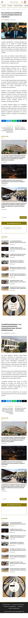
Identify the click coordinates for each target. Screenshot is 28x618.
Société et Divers (18, 6)
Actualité (10, 6)
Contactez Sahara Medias (13, 608)
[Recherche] (22, 2)
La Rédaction (20, 606)
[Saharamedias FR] (14, 2)
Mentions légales (6, 604)
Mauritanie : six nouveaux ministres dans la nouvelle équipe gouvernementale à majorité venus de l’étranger (7, 411)
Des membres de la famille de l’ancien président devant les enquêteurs (20, 409)
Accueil (4, 6)
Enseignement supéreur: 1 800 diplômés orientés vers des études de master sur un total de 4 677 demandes (18, 282)
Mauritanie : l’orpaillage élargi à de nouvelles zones (20, 128)
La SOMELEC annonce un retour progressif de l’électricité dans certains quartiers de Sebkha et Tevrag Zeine (13, 181)
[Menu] (2, 2)
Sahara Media (6, 20)
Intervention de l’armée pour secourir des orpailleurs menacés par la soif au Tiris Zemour (18, 269)
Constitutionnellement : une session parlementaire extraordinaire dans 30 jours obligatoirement (7, 130)
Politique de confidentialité (17, 604)
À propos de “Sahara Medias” (10, 606)
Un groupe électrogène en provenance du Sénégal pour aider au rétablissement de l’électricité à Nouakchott (18, 288)
